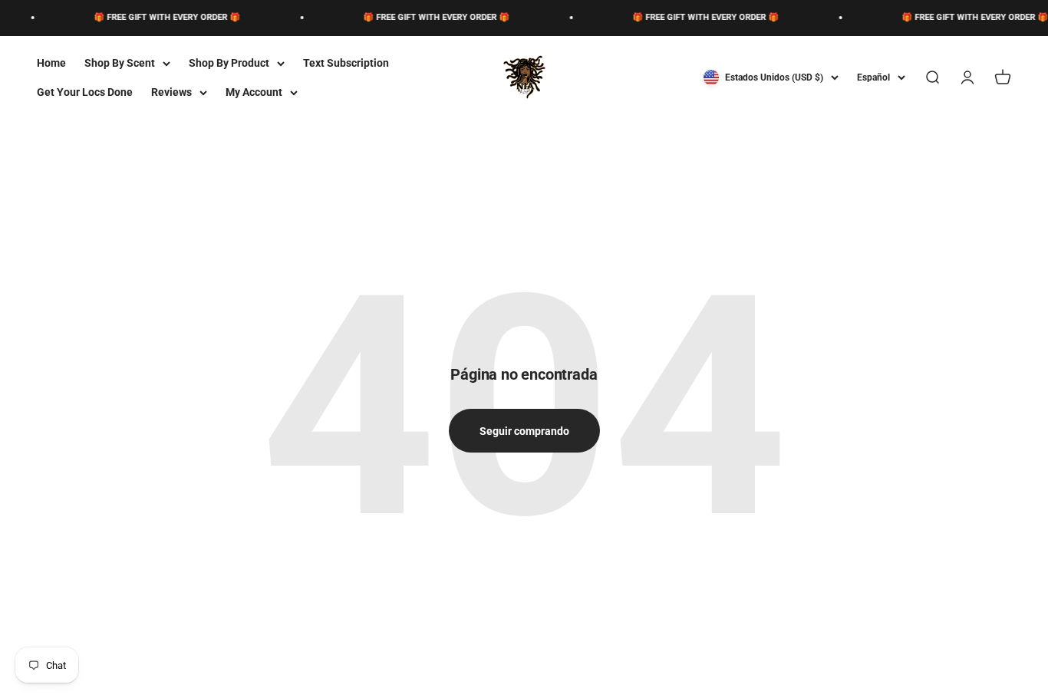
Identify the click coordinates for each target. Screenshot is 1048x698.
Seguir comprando (524, 431)
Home (51, 63)
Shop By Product (229, 63)
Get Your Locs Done (85, 92)
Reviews (171, 92)
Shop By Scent (119, 63)
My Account (254, 92)
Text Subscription (346, 63)
